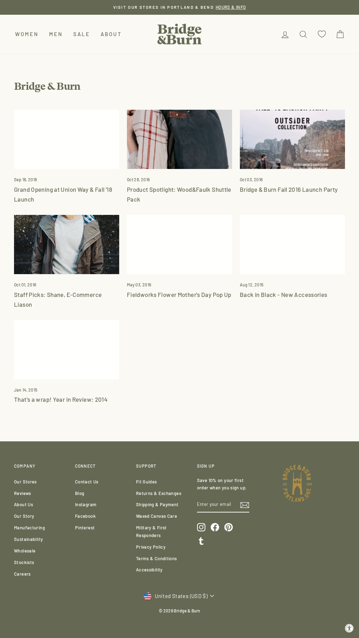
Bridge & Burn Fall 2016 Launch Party (289, 189)
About (111, 34)
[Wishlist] (322, 34)
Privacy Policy (150, 547)
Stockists (24, 562)
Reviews (22, 493)
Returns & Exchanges (158, 493)
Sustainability (28, 539)
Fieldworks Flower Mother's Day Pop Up (179, 294)
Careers (22, 574)
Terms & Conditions (156, 558)
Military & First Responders (151, 531)
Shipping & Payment (157, 504)
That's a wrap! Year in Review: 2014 (61, 399)
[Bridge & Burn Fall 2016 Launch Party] (292, 139)
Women (27, 34)
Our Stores (25, 481)
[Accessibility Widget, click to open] (349, 628)
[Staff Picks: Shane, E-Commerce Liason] (66, 244)
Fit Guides (146, 481)
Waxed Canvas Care (156, 516)
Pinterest (85, 527)
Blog (79, 493)
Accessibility (149, 569)
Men (56, 34)
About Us (23, 504)
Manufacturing (29, 527)
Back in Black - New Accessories (283, 294)
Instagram (85, 504)
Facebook (85, 516)
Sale (81, 34)
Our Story (24, 516)
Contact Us (87, 481)
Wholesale (24, 551)
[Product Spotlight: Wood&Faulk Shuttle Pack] (179, 139)
